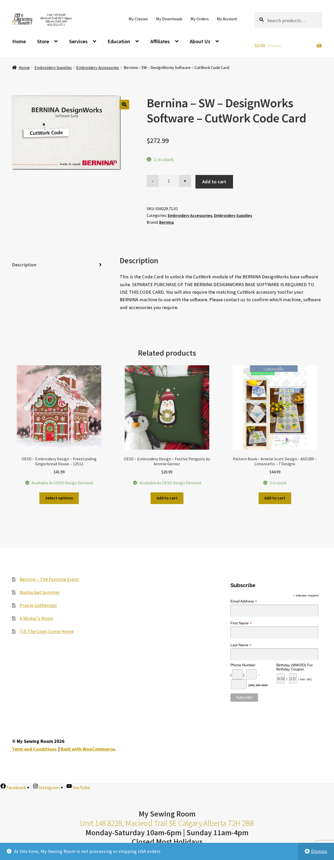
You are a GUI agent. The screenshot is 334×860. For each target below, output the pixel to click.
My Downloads (169, 18)
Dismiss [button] (319, 851)
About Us (200, 41)
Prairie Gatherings (38, 605)
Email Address (243, 601)
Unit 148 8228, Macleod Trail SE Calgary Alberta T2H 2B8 (167, 823)
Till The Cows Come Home (47, 631)
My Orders (199, 18)
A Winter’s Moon (36, 618)
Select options (59, 497)
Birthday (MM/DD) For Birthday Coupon (294, 667)
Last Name (241, 645)
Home (19, 41)
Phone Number (242, 665)
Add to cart (214, 182)
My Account (227, 18)
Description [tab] (24, 265)
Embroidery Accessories (97, 67)
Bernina (166, 222)
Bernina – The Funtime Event (49, 579)
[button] (124, 104)
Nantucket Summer (40, 592)
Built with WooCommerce (88, 749)
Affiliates (160, 41)
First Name (241, 623)
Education (119, 41)
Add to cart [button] (167, 497)
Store (43, 41)
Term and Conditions (34, 749)
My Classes (138, 18)
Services (78, 41)
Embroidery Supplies (53, 67)
